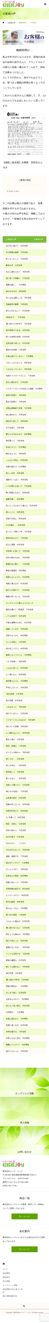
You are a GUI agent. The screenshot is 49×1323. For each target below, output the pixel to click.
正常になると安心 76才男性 (18, 1038)
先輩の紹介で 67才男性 (16, 467)
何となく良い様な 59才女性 (18, 1006)
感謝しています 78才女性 (17, 629)
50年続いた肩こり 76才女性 (18, 551)
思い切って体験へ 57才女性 (18, 278)
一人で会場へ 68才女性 (16, 661)
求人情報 (6, 1281)
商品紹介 (6, 1277)
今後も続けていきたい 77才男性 (19, 356)
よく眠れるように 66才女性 (18, 733)
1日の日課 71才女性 (14, 694)
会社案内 (6, 1273)
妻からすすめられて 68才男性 (18, 434)
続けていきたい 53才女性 (17, 713)
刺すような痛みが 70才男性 (18, 934)
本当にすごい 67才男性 (16, 447)
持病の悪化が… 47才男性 (17, 986)
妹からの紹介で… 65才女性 (18, 590)
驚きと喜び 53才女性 (15, 739)
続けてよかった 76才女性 (17, 1051)
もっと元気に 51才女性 (16, 642)
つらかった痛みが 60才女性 (18, 921)
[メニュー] (45, 4)
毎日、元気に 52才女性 (16, 824)
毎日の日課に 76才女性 (16, 395)
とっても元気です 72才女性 (18, 954)
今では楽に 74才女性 (15, 428)
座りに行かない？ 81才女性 (18, 311)
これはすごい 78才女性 (16, 707)
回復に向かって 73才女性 (17, 882)
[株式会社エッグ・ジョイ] (13, 4)
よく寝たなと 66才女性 (16, 674)
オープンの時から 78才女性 (18, 752)
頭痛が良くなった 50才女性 (18, 804)
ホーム (5, 1269)
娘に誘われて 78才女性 (16, 415)
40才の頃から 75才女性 (16, 830)
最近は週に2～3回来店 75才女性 (19, 610)
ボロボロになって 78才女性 (18, 850)
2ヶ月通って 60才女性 (15, 817)
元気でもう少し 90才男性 (17, 635)
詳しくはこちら (24, 1216)
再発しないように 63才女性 (18, 577)
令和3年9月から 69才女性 (17, 811)
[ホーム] (3, 23)
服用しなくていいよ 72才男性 (18, 655)
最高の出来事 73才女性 (16, 350)
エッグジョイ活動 (10, 1285)
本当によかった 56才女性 (17, 687)
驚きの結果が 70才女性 (16, 402)
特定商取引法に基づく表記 (13, 1290)
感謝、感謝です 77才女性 (17, 856)
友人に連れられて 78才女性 (18, 272)
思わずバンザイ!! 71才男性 (17, 863)
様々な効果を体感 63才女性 (18, 337)
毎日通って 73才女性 (15, 441)
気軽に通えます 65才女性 (17, 584)
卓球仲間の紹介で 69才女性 (18, 889)
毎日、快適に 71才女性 (16, 746)
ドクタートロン (13, 191)
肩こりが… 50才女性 (15, 759)
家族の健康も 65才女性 (16, 960)
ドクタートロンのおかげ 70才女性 (21, 720)
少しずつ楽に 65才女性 (16, 993)
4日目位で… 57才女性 (15, 317)
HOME (4, 1264)
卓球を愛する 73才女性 (16, 1032)
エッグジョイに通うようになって (19, 603)
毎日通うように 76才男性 (17, 681)
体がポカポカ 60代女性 (16, 291)
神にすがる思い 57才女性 (17, 791)
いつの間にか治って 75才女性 (18, 486)
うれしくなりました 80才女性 (18, 363)
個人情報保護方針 (10, 1296)
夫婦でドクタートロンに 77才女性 (20, 376)
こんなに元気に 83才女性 (17, 460)
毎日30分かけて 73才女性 (17, 538)
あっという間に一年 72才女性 (18, 532)
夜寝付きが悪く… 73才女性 (18, 564)
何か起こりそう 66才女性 (17, 648)
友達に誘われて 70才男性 (17, 1019)
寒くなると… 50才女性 (16, 778)
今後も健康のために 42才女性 (18, 623)
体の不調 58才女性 (14, 973)
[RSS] (24, 1306)
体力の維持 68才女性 (15, 902)
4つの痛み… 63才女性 (15, 525)
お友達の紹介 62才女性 (16, 798)
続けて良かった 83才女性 (17, 941)
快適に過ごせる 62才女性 (17, 1025)
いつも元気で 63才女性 (16, 616)
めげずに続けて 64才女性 (17, 246)
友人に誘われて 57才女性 (17, 382)
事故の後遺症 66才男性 (16, 571)
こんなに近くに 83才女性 (17, 668)
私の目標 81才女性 (14, 700)
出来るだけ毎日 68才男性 (17, 876)
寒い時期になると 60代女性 (18, 493)
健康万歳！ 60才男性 (15, 499)
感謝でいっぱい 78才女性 (17, 480)
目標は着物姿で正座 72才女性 (18, 408)
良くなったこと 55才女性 (17, 259)
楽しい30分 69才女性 (15, 473)
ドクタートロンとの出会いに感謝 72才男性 (24, 389)
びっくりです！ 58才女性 (17, 869)
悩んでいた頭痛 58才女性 (17, 726)
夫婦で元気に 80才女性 (16, 519)
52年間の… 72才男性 (15, 1012)
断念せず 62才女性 (14, 265)
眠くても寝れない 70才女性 (18, 967)
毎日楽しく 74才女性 (15, 772)
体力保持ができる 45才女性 (18, 330)
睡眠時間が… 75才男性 (16, 843)
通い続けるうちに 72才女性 (18, 928)
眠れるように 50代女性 (16, 454)
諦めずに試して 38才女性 (17, 421)
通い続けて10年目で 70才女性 (18, 324)
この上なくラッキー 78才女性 (18, 369)
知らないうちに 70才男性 (17, 908)
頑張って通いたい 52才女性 (18, 785)
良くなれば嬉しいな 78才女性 (18, 298)
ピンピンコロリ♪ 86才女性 (17, 895)
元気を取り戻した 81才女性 (18, 343)
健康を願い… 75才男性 (16, 285)
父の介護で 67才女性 (15, 837)
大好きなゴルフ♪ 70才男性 (17, 999)
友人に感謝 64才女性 (15, 545)
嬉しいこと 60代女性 (15, 512)
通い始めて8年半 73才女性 (17, 980)
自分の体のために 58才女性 (18, 558)
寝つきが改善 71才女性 (16, 915)
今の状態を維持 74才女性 (17, 252)
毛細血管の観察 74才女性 (17, 304)
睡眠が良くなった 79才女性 (18, 597)
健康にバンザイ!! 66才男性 (17, 1045)
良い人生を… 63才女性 (16, 765)
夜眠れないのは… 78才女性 (18, 947)
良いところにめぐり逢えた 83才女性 (21, 506)
